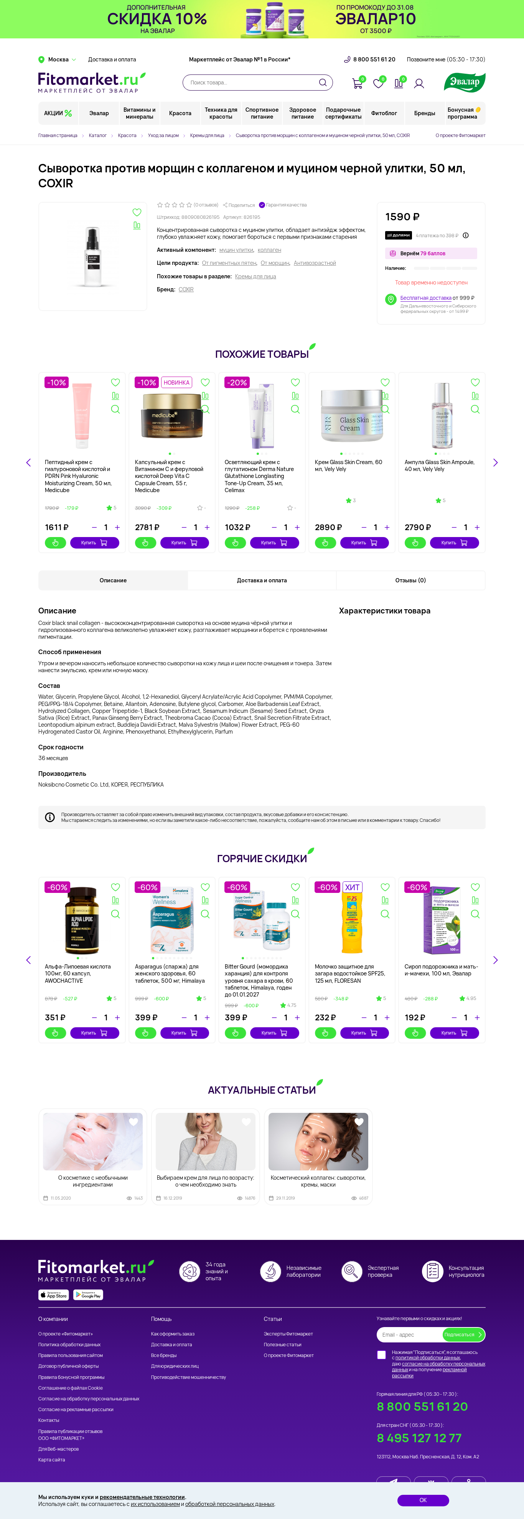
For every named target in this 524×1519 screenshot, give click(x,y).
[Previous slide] (29, 960)
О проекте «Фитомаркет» (65, 1334)
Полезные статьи (283, 1344)
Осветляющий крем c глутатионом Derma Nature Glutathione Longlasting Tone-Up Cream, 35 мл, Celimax (259, 476)
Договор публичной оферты (68, 1366)
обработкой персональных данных (229, 1503)
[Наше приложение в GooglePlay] (88, 1295)
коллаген (269, 249)
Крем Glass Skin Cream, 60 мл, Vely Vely (348, 465)
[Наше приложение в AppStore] (53, 1295)
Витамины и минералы (140, 113)
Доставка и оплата (112, 59)
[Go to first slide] (495, 960)
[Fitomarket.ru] (92, 82)
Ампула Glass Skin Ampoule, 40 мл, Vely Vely (440, 465)
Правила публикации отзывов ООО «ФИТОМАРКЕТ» (70, 1434)
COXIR (186, 289)
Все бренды (163, 1355)
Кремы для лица (255, 276)
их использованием (155, 1503)
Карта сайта (51, 1459)
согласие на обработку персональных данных (438, 1366)
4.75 (291, 1005)
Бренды (424, 113)
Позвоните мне (446, 59)
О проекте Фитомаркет (461, 135)
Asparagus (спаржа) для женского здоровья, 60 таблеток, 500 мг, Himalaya (170, 973)
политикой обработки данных (427, 1357)
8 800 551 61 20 (374, 59)
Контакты (48, 1420)
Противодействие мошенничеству (188, 1377)
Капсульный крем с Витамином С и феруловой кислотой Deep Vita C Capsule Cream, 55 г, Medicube (169, 476)
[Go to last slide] (29, 462)
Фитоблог (384, 113)
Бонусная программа (462, 113)
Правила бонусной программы (71, 1377)
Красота (180, 113)
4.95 (471, 998)
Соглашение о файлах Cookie (70, 1388)
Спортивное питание (262, 113)
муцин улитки (236, 249)
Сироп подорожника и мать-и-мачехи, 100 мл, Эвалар (441, 970)
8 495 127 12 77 (419, 1438)
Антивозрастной (315, 263)
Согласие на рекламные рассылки (76, 1409)
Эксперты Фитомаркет (288, 1334)
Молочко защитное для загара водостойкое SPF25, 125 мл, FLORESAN (350, 973)
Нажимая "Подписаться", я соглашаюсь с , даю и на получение (438, 1364)
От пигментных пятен (229, 263)
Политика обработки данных (69, 1344)
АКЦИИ (53, 113)
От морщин (275, 263)
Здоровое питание (302, 113)
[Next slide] (495, 462)
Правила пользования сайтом (70, 1355)
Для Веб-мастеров (58, 1449)
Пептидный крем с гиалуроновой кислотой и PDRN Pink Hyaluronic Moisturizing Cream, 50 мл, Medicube (78, 476)
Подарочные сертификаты (343, 113)
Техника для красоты (221, 113)
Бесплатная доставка (425, 297)
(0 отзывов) (206, 205)
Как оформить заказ (172, 1334)
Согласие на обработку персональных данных (88, 1398)
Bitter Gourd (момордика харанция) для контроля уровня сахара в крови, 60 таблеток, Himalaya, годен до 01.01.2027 (259, 980)
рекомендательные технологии (142, 1497)
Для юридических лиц (175, 1366)
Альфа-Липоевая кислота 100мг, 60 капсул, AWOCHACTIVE (78, 973)
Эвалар (99, 113)
